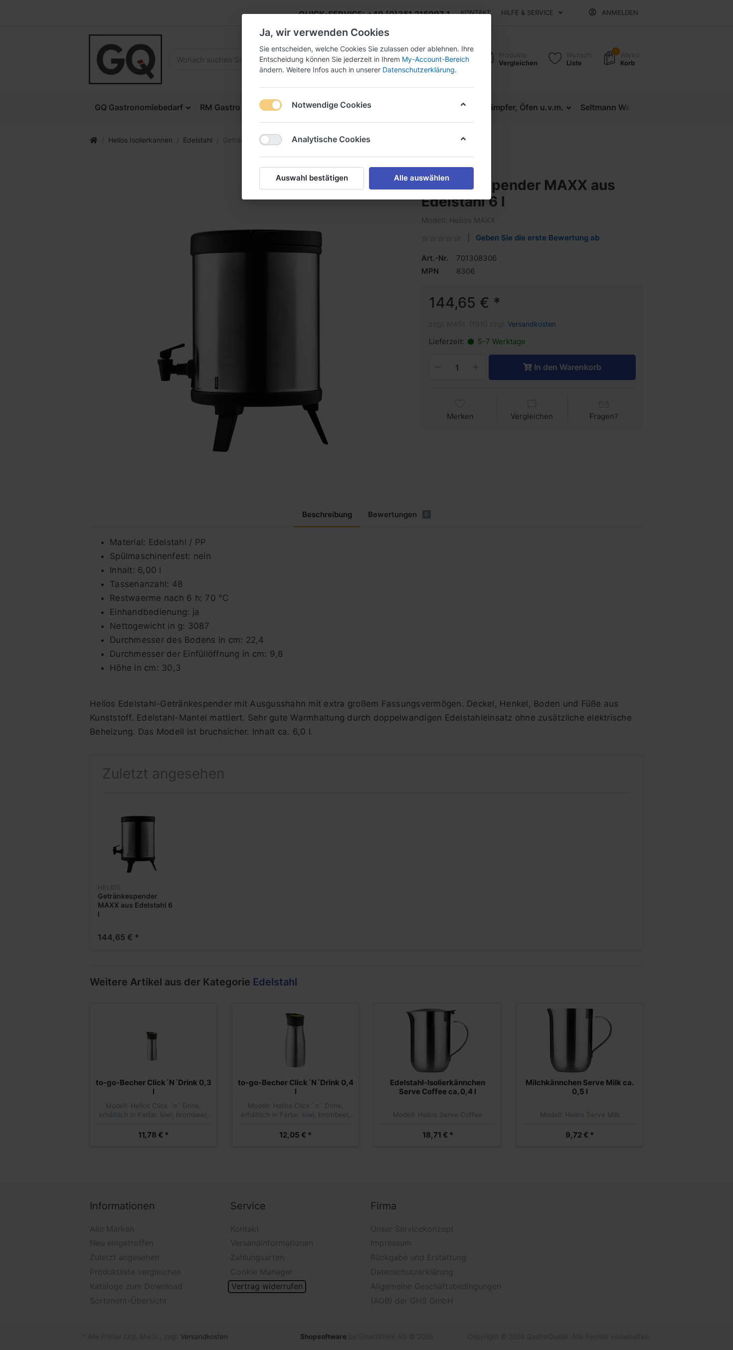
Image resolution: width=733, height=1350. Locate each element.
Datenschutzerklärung (418, 69)
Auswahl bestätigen (312, 178)
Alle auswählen (421, 178)
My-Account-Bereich (435, 59)
